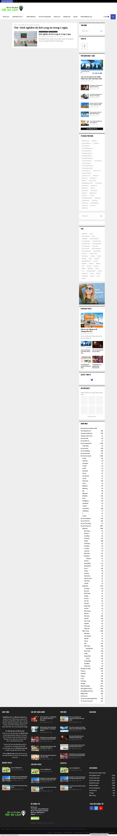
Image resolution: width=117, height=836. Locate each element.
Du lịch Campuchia (87, 148)
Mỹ (83, 491)
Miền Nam (85, 586)
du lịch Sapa (98, 160)
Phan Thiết (87, 651)
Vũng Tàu (85, 203)
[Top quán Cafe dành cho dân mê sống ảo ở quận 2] (35, 748)
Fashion (83, 671)
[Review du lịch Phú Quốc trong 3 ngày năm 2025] (85, 105)
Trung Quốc (85, 200)
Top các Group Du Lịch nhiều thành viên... (85, 351)
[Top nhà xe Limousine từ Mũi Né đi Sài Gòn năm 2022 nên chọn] (85, 87)
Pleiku (86, 653)
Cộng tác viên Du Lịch (48, 823)
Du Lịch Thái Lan (85, 521)
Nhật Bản (85, 190)
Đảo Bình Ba (89, 648)
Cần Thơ (86, 601)
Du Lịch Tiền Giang (86, 523)
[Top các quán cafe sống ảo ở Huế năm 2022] (35, 757)
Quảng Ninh (87, 566)
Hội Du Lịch (6, 16)
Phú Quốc (94, 190)
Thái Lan (97, 198)
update (94, 200)
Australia (85, 461)
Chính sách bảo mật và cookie (99, 834)
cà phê (94, 140)
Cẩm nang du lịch (17, 16)
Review (84, 193)
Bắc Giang (87, 531)
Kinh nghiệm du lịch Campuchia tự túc (57, 829)
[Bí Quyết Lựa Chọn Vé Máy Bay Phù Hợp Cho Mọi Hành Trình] (6, 778)
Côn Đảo (86, 603)
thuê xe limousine (87, 198)
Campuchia (85, 140)
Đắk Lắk (86, 638)
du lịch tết (96, 170)
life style (98, 183)
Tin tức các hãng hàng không (89, 698)
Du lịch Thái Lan (86, 163)
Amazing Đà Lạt (71, 829)
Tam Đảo (86, 573)
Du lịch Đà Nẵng (86, 143)
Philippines (85, 501)
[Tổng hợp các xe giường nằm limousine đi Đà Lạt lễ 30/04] (97, 359)
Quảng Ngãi (87, 661)
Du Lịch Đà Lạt (86, 175)
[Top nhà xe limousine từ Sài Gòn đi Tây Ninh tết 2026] (85, 96)
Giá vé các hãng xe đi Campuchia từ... (89, 330)
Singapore (93, 193)
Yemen (84, 516)
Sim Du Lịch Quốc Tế (81, 829)
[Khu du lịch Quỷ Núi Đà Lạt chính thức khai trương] (97, 344)
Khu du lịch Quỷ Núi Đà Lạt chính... (97, 351)
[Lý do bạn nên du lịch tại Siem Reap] (6, 787)
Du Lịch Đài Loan (85, 453)
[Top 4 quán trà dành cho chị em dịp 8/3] (85, 123)
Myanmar (85, 493)
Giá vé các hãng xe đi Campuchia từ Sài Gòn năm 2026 (76, 718)
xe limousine (94, 203)
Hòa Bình (86, 546)
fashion (95, 175)
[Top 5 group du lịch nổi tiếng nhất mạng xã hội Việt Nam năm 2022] (85, 114)
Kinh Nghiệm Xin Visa (87, 691)
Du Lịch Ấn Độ (84, 438)
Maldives (85, 488)
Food (82, 678)
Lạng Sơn (86, 551)
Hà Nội (84, 180)
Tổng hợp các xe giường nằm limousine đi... (96, 366)
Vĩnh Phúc (87, 581)
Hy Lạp (84, 478)
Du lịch (96, 143)
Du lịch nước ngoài (87, 158)
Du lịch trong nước (87, 165)
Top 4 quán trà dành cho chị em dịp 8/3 (96, 122)
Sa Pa (85, 568)
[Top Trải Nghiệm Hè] (6, 769)
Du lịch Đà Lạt (84, 448)
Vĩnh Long (87, 626)
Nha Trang (87, 646)
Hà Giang (86, 538)
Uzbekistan (85, 511)
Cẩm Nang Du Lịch (86, 431)
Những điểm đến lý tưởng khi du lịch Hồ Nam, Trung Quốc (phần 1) (48, 729)
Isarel (84, 483)
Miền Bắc (85, 188)
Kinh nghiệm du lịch (86, 16)
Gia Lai (86, 641)
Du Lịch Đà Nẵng (85, 451)
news (92, 188)
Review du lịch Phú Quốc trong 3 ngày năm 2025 (96, 104)
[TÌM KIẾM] (101, 31)
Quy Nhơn (87, 663)
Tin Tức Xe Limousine (45, 16)
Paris (83, 498)
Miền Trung (85, 631)
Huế (85, 643)
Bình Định (86, 633)
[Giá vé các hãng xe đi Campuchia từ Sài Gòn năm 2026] (92, 320)
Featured (83, 673)
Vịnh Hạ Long (88, 578)
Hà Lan (84, 473)
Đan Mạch (85, 471)
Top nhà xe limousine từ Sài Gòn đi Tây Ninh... (96, 95)
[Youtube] (108, 17)
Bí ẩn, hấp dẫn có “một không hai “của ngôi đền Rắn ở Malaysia (48, 718)
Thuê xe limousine (42, 829)
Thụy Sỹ (84, 506)
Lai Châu (86, 548)
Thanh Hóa (87, 576)
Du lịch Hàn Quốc (87, 150)
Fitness (83, 676)
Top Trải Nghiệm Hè (16, 768)
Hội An (88, 658)
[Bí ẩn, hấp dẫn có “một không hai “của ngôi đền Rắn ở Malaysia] (35, 719)
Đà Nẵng (85, 208)
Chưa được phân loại (86, 433)
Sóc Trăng (87, 621)
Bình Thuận (87, 593)
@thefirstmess (92, 416)
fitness (84, 178)
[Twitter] (106, 17)
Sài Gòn (84, 195)
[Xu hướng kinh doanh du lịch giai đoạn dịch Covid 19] (86, 359)
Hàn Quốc (93, 178)
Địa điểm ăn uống (85, 668)
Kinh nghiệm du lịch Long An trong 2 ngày (55, 34)
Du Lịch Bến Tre (85, 441)
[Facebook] (104, 17)
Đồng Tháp (87, 606)
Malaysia (94, 185)
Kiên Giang (87, 611)
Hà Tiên (86, 608)
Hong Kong (85, 476)
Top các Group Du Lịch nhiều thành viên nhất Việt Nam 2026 (91, 78)
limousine (85, 185)
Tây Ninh (86, 623)
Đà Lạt (92, 205)
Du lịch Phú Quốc (87, 160)
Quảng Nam (87, 656)
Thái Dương (43, 36)
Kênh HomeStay (31, 16)
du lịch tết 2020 (86, 173)
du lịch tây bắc (86, 170)
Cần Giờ (86, 598)
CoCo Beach (87, 636)
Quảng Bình (87, 563)
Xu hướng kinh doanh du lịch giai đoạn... (86, 366)
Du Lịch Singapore (86, 518)
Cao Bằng (87, 536)
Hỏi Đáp (75, 16)
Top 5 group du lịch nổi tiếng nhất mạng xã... (95, 113)
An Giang (86, 588)
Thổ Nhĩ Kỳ (85, 503)
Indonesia (85, 481)
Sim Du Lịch (57, 16)
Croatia (84, 466)
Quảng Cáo (39, 814)
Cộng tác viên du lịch (86, 436)
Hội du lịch (92, 180)
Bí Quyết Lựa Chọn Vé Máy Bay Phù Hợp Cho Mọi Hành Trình (19, 777)
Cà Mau (86, 596)
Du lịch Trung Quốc (87, 168)
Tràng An (88, 558)
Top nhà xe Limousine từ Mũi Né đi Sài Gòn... (96, 86)
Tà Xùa (86, 571)
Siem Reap (85, 446)
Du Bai (84, 468)
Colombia (85, 463)
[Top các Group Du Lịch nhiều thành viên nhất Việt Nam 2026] (92, 67)
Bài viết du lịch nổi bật (43, 31)
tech (92, 195)
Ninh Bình (87, 556)
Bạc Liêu (86, 591)
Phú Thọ (86, 561)
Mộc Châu (87, 553)
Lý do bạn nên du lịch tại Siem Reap (19, 786)
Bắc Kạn (86, 533)
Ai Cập (84, 458)
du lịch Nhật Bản (87, 155)
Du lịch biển (85, 145)
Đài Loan (85, 205)
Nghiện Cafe (66, 16)
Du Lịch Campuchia (86, 443)
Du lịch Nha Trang (87, 153)
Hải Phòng (87, 543)
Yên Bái (86, 583)
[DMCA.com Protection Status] (35, 819)
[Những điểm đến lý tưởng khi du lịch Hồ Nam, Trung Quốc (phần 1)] (35, 729)
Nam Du (86, 613)
